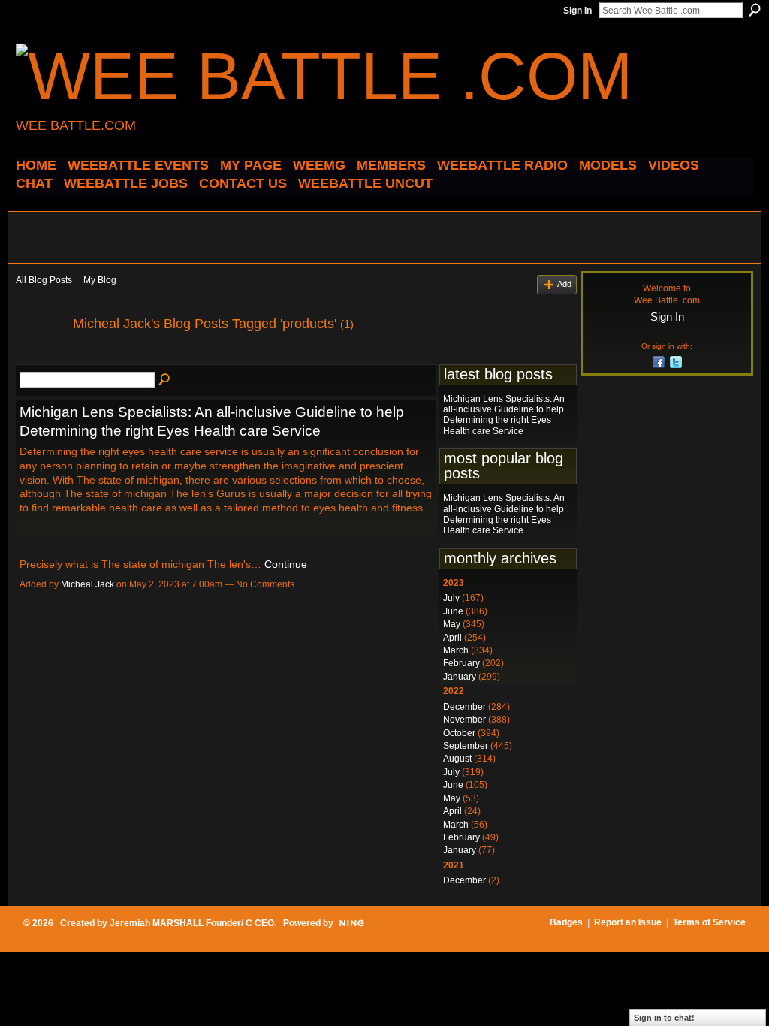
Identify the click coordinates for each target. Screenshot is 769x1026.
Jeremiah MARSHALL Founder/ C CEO (192, 923)
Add (564, 283)
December (464, 707)
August (457, 758)
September (465, 746)
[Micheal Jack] (40, 357)
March (456, 650)
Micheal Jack (87, 584)
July (451, 598)
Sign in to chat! (664, 1017)
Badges (566, 922)
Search (755, 10)
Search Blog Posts (165, 380)
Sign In (577, 10)
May (451, 624)
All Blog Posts (44, 280)
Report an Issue (628, 922)
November (464, 719)
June (453, 611)
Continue (285, 564)
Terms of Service (709, 922)
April (452, 637)
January (459, 676)
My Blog (99, 280)
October (459, 733)
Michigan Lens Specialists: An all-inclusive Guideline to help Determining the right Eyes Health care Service (504, 415)
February (461, 663)
